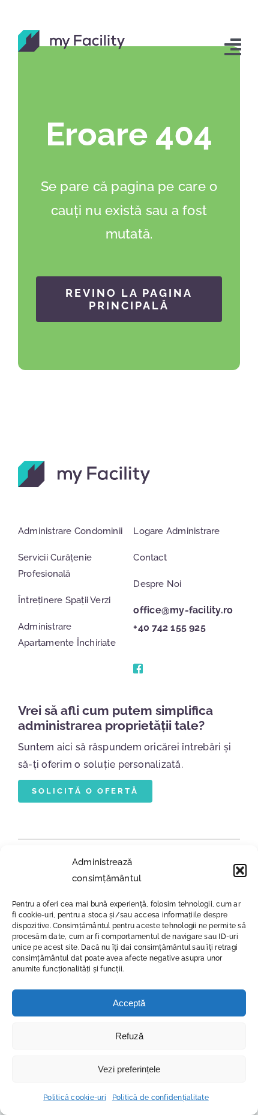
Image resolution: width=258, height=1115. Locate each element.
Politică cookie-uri (74, 1097)
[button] (240, 870)
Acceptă (129, 1003)
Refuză (129, 1036)
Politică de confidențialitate (160, 1097)
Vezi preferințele (129, 1069)
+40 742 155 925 (169, 627)
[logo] (71, 34)
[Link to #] (137, 668)
